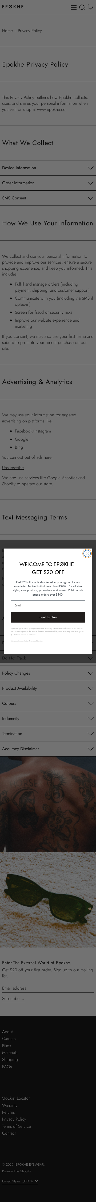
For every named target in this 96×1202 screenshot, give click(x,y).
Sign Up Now (48, 617)
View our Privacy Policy (20, 640)
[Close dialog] (87, 553)
